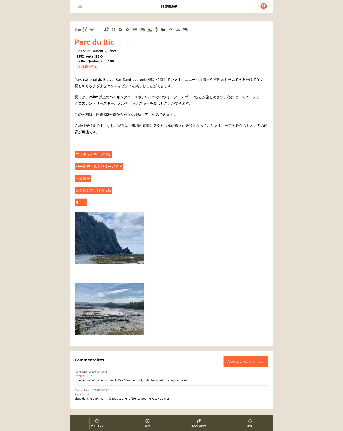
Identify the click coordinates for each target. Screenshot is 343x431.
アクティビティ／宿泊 (93, 154)
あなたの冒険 (199, 425)
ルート (81, 202)
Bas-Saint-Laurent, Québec (97, 51)
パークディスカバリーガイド (99, 166)
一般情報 (83, 178)
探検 (147, 425)
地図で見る (89, 67)
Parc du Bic (83, 376)
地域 (250, 425)
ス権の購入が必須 (178, 125)
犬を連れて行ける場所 (93, 190)
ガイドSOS (97, 425)
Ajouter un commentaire (245, 361)
